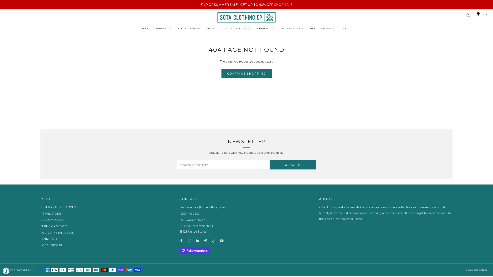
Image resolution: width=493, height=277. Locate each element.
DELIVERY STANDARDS (57, 232)
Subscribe (293, 165)
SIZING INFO (49, 239)
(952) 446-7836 (190, 213)
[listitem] (246, 4)
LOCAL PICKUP (51, 245)
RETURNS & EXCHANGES (58, 207)
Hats (211, 28)
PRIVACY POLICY (52, 220)
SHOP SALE (283, 5)
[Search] (485, 15)
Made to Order (236, 28)
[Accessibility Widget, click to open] (6, 270)
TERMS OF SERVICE (54, 226)
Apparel (161, 28)
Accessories (290, 28)
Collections (187, 28)
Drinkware (265, 28)
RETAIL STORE (50, 213)
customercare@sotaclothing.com (202, 207)
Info (345, 28)
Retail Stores (321, 28)
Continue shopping (246, 73)
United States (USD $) (20, 270)
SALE (144, 28)
